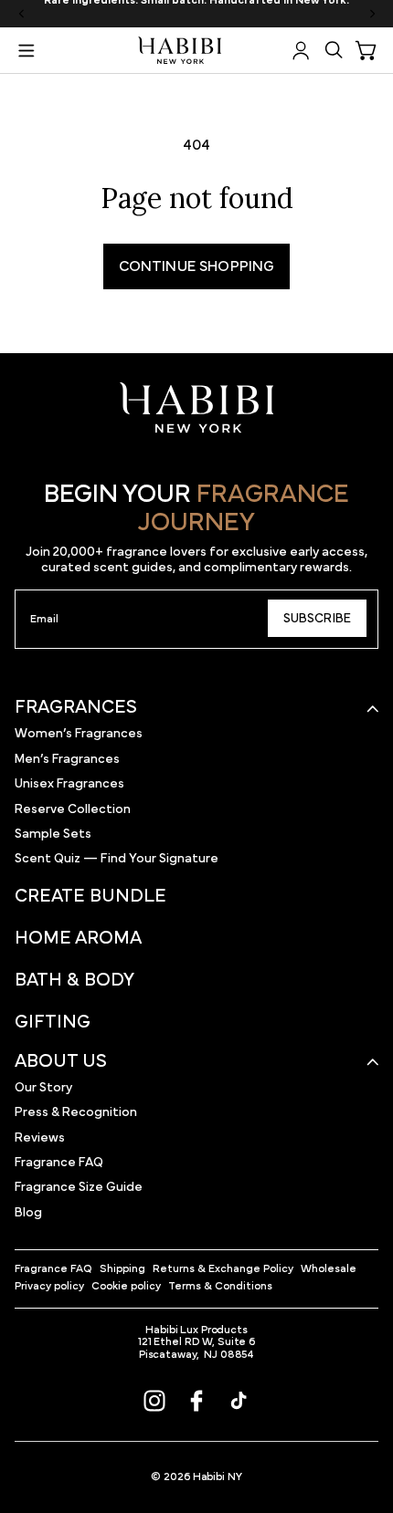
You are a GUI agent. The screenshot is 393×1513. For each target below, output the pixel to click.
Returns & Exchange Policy (223, 1268)
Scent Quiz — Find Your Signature (116, 858)
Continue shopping (197, 266)
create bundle (90, 896)
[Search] (333, 50)
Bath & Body (74, 980)
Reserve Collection (73, 809)
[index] (197, 408)
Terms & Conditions (220, 1285)
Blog (28, 1212)
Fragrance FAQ (59, 1162)
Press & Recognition (76, 1112)
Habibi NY (217, 1476)
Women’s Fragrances (79, 733)
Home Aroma (78, 938)
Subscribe (317, 618)
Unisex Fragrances (69, 783)
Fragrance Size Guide (79, 1187)
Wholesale (328, 1268)
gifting (52, 1022)
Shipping (122, 1268)
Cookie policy (126, 1285)
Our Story (43, 1087)
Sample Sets (53, 834)
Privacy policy (49, 1285)
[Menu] (26, 50)
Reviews (40, 1138)
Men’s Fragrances (67, 759)
